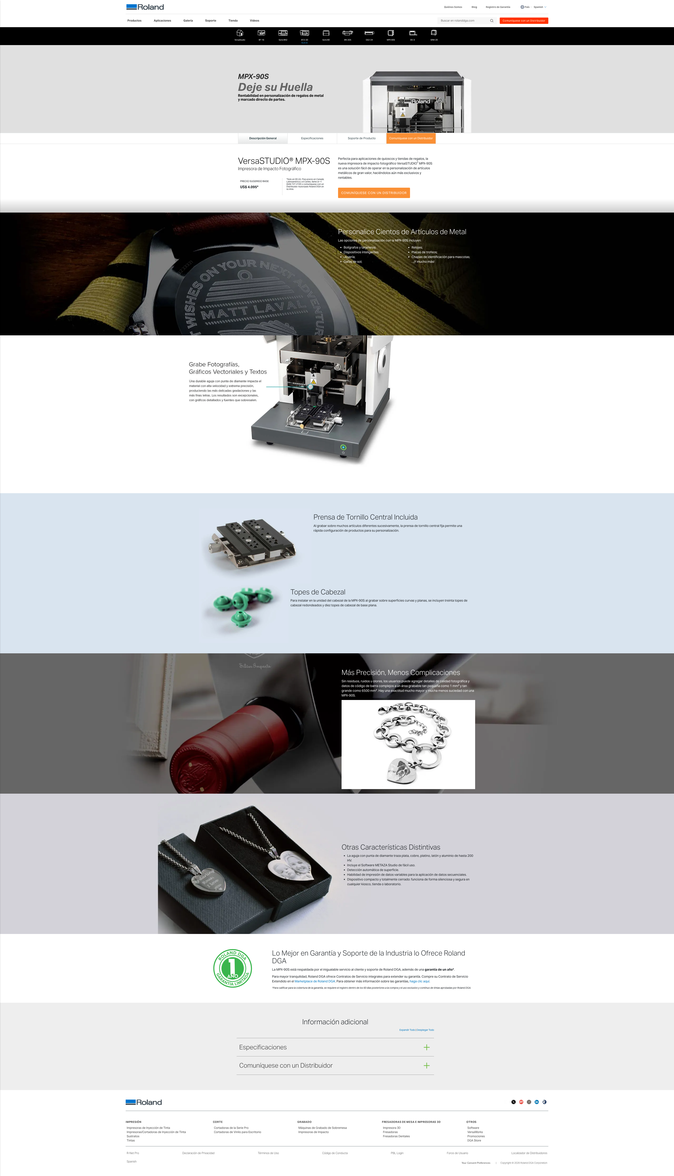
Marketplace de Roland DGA (315, 981)
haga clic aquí (419, 981)
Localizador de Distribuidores (529, 1153)
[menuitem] (136, 20)
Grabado (304, 1122)
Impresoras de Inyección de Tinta (148, 1128)
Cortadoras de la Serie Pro (231, 1128)
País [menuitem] (527, 7)
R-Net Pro (133, 1153)
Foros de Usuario (457, 1153)
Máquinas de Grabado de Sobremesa (322, 1128)
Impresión (133, 1122)
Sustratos (133, 1136)
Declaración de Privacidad (198, 1153)
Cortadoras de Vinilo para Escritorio (237, 1132)
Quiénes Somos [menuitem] (453, 7)
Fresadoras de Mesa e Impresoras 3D (411, 1122)
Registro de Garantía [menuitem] (498, 7)
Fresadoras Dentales (396, 1136)
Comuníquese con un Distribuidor (374, 193)
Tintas (131, 1140)
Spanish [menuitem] (538, 7)
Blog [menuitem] (474, 7)
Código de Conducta (335, 1153)
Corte (218, 1122)
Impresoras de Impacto (313, 1132)
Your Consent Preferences (476, 1163)
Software (473, 1128)
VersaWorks (475, 1132)
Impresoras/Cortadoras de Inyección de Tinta (156, 1132)
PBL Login (397, 1153)
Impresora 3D (392, 1128)
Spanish (132, 1161)
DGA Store (474, 1140)
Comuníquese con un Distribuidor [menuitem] (524, 20)
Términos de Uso (268, 1153)
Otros (471, 1122)
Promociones (476, 1136)
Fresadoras (390, 1132)
